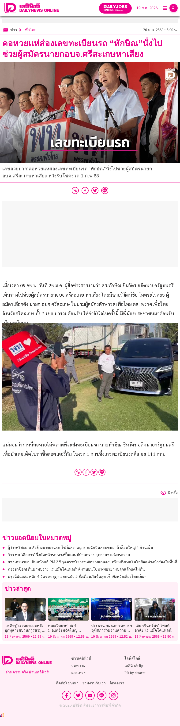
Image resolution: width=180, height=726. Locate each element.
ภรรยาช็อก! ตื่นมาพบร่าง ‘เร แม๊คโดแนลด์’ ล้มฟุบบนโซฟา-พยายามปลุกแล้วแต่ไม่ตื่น (76, 569)
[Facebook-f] (66, 695)
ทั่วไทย (30, 30)
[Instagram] (113, 695)
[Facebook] (86, 472)
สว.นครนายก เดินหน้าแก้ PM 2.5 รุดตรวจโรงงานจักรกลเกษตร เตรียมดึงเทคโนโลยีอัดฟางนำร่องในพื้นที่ (92, 562)
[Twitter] (94, 472)
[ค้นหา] (173, 8)
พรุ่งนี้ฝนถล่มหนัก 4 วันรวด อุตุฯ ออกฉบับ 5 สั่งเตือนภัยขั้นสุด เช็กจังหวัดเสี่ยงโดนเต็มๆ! (77, 577)
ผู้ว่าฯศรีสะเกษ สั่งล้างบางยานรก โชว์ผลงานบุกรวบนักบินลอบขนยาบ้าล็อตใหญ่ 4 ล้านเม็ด (80, 548)
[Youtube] (90, 695)
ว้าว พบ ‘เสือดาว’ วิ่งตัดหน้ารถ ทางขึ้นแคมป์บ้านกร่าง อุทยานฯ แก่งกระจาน (69, 555)
